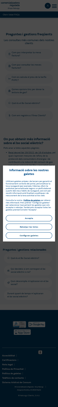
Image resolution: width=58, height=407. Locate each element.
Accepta (29, 218)
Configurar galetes (29, 235)
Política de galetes (32, 200)
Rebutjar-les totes (29, 227)
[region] (29, 203)
